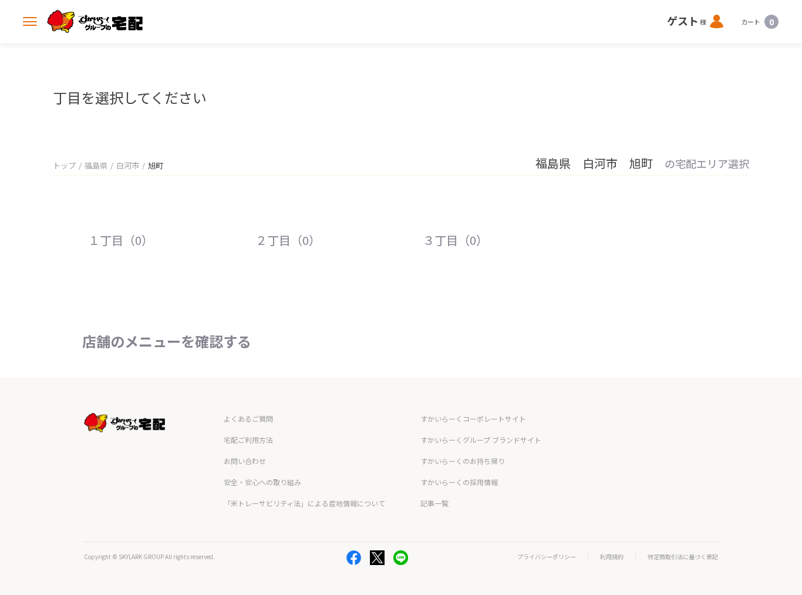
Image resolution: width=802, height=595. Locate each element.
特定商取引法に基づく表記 (683, 557)
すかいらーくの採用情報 (459, 482)
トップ (64, 165)
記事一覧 (434, 503)
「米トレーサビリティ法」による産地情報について (304, 503)
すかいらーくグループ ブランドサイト (480, 440)
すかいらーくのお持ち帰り (462, 461)
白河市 (127, 165)
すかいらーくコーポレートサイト (473, 418)
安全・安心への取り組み (262, 482)
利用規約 (612, 557)
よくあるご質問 (248, 418)
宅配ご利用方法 (248, 440)
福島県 (96, 165)
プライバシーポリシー (546, 557)
